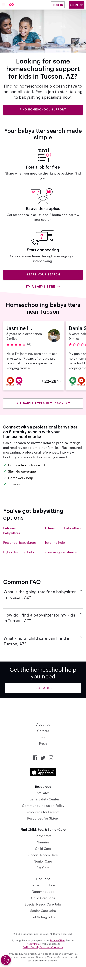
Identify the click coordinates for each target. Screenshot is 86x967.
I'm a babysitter (40, 286)
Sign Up (76, 5)
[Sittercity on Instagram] (51, 757)
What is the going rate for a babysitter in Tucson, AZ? (40, 594)
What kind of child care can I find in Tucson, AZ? (37, 641)
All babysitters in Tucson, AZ (43, 403)
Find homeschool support (43, 109)
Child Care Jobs (43, 898)
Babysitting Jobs (43, 885)
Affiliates (43, 793)
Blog (43, 737)
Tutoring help (55, 542)
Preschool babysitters (19, 542)
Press (43, 743)
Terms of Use (57, 940)
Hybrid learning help (18, 552)
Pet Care (43, 867)
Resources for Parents (43, 812)
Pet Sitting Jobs (43, 917)
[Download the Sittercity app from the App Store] (43, 772)
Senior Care (43, 861)
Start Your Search (43, 274)
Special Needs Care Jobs (43, 904)
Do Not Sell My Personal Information (43, 947)
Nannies (43, 842)
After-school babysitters (63, 528)
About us (43, 724)
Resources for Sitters (43, 818)
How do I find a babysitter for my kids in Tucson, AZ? (39, 618)
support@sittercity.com (43, 960)
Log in (58, 5)
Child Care (43, 848)
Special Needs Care (43, 855)
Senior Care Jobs (43, 910)
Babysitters (43, 836)
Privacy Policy (33, 943)
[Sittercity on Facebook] (35, 757)
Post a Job (43, 688)
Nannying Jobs (43, 891)
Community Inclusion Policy (43, 805)
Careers (43, 731)
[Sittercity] (11, 5)
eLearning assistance (61, 552)
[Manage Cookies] (6, 960)
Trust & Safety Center (43, 799)
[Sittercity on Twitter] (43, 757)
